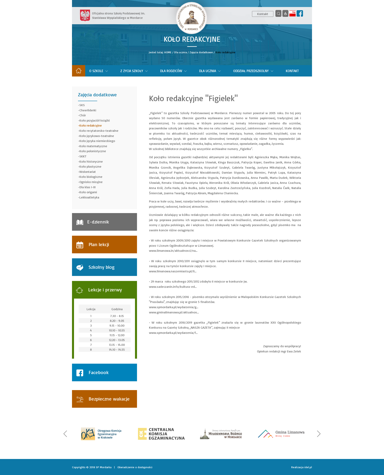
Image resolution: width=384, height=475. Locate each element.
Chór (82, 115)
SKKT (82, 156)
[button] (65, 434)
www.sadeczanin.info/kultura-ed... (173, 287)
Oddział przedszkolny (251, 71)
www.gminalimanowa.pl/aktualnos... (174, 312)
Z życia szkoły (131, 71)
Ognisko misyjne (91, 182)
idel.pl (308, 467)
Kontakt (262, 14)
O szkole (96, 71)
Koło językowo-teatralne (96, 136)
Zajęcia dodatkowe (201, 52)
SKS (82, 105)
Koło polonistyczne (92, 151)
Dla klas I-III (87, 187)
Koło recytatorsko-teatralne (98, 131)
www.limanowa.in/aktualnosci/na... (173, 251)
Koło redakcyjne (90, 125)
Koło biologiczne (90, 177)
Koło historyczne (91, 161)
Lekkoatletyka (89, 197)
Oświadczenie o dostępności (134, 467)
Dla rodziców (171, 71)
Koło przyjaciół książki (94, 120)
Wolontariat (87, 172)
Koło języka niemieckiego (97, 141)
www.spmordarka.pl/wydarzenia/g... (173, 307)
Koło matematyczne (93, 146)
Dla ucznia (180, 52)
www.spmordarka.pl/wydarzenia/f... (173, 333)
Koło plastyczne (90, 166)
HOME (167, 52)
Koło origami (88, 192)
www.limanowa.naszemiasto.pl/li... (172, 271)
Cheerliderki (87, 110)
